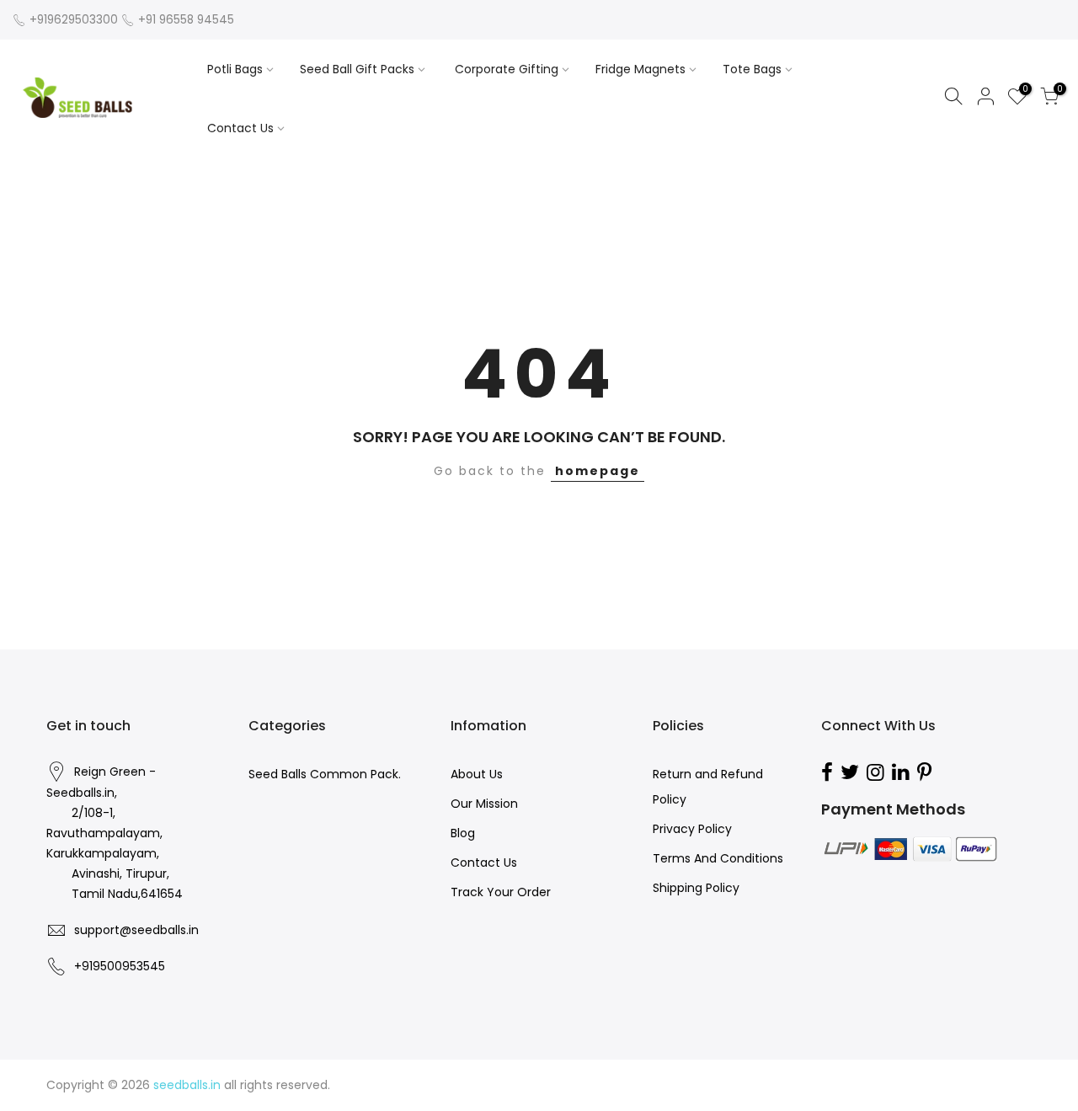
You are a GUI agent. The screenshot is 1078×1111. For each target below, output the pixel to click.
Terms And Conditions (718, 858)
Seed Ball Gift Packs (357, 69)
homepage (597, 470)
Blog (463, 833)
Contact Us (240, 128)
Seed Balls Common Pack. (324, 774)
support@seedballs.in (136, 929)
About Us (477, 774)
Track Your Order (501, 892)
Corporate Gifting (506, 69)
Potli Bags (235, 69)
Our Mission (484, 803)
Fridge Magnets (640, 69)
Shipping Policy (696, 887)
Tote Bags (752, 69)
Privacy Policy (692, 828)
